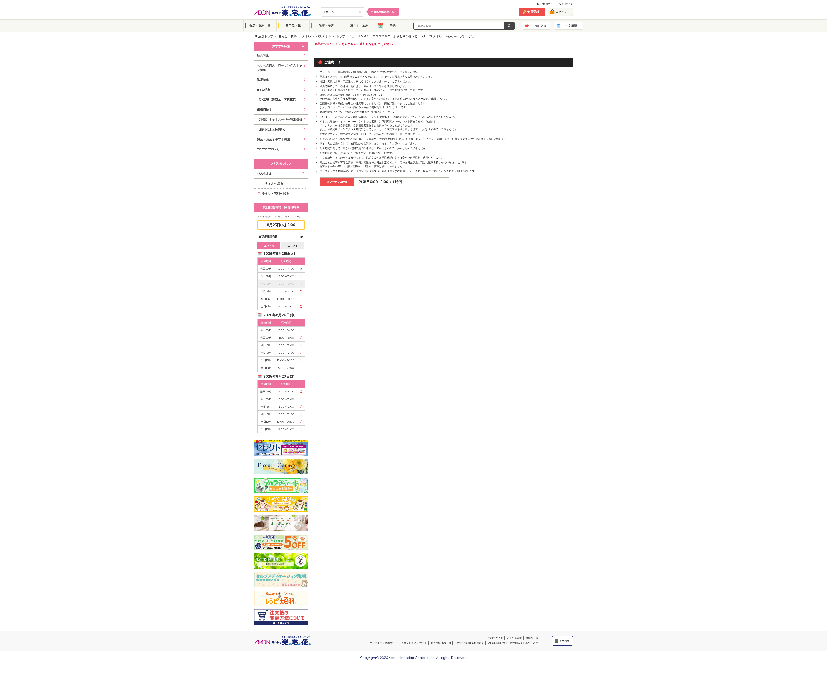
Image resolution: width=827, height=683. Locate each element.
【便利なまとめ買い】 (272, 129)
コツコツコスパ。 (269, 149)
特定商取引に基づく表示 (524, 642)
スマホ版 (564, 640)
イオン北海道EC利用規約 (469, 642)
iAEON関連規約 (497, 642)
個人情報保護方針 (441, 642)
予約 (393, 26)
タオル (306, 36)
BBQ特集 (263, 90)
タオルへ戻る (274, 183)
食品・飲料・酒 (259, 26)
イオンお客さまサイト (414, 642)
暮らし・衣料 (359, 26)
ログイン (561, 12)
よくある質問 (514, 637)
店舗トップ (265, 36)
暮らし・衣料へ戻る (275, 193)
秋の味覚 (263, 55)
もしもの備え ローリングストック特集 (279, 67)
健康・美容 (326, 26)
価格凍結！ (264, 109)
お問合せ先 (531, 637)
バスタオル (323, 36)
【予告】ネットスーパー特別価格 (279, 119)
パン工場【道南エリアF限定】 (277, 100)
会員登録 (533, 12)
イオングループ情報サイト (382, 642)
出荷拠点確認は (384, 11)
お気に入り (539, 25)
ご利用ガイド (547, 3)
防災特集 (263, 80)
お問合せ (566, 3)
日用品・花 (293, 26)
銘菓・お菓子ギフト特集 (273, 139)
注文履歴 (571, 25)
